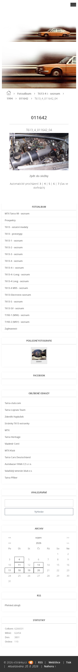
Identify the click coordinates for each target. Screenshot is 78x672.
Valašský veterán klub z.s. (18, 470)
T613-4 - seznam (14, 261)
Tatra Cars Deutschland (17, 457)
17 (9, 570)
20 (38, 570)
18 (19, 570)
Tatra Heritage (12, 437)
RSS (40, 662)
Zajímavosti (11, 328)
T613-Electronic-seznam (18, 294)
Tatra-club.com (13, 403)
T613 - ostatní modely (16, 227)
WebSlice (54, 662)
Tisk (68, 662)
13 (38, 564)
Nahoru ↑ (50, 666)
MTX (7, 430)
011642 (23, 98)
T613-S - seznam (14, 301)
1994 (10, 98)
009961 (39, 361)
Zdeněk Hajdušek (14, 416)
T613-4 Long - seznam (17, 281)
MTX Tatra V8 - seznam (17, 213)
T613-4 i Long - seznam (17, 274)
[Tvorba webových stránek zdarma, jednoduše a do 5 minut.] (30, 662)
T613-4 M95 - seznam (16, 288)
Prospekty (10, 220)
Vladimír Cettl (12, 443)
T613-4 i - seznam (49, 93)
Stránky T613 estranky (17, 423)
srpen (38, 537)
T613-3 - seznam (14, 254)
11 (19, 564)
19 (29, 570)
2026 (38, 543)
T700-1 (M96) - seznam (17, 315)
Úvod (9, 93)
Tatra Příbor (11, 477)
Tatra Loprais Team (15, 410)
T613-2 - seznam (14, 247)
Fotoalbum (24, 93)
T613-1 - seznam (14, 240)
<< (9, 537)
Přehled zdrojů (12, 605)
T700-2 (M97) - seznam (17, 321)
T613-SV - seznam (14, 308)
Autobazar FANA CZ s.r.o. (18, 464)
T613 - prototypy (13, 233)
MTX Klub (10, 450)
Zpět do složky (39, 176)
